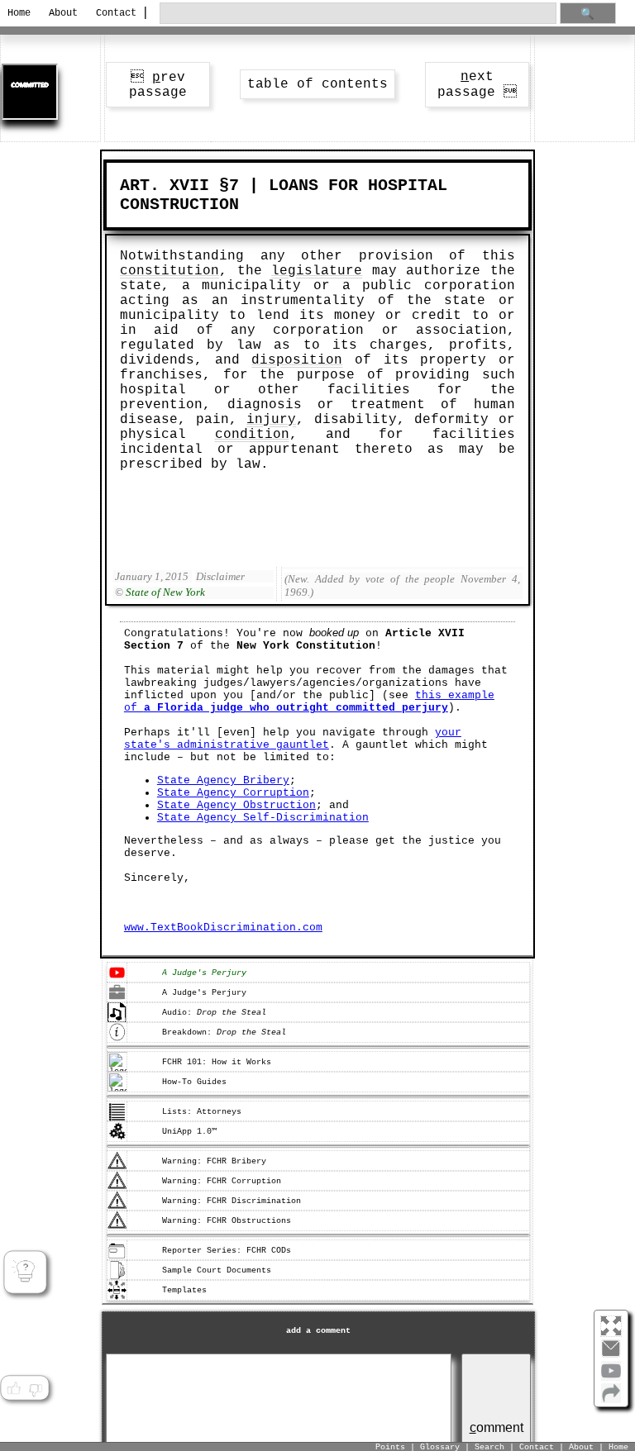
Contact (113, 13)
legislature (316, 271)
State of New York (165, 592)
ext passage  (477, 84)
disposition (296, 360)
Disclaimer (220, 576)
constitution (169, 271)
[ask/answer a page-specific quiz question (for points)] (25, 1272)
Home (19, 13)
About (63, 13)
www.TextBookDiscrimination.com (223, 927)
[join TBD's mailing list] (611, 1399)
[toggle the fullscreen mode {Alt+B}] (611, 1325)
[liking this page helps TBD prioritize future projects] (13, 1389)
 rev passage (158, 85)
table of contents (317, 84)
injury (271, 419)
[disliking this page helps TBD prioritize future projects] (35, 1389)
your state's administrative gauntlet (292, 738)
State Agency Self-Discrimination (263, 817)
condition (252, 434)
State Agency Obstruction (236, 805)
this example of (309, 701)
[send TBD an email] (611, 1355)
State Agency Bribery (223, 780)
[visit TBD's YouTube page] (611, 1377)
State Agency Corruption (233, 793)
